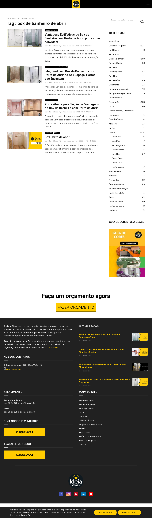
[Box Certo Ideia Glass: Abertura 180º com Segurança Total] (140, 337)
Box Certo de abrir (57, 137)
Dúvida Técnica (86, 420)
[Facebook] (61, 494)
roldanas (113, 210)
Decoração (114, 102)
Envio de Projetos (87, 440)
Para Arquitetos (116, 184)
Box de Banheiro (51, 30)
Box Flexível (114, 80)
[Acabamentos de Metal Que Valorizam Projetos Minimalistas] (140, 367)
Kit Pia (112, 128)
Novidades (114, 180)
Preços (82, 428)
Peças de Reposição (118, 188)
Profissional (84, 432)
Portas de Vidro (116, 206)
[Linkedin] (83, 494)
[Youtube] (91, 494)
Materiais (113, 175)
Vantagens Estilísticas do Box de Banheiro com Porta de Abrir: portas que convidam (72, 38)
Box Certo (48, 133)
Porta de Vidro (116, 201)
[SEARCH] (142, 21)
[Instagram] (68, 494)
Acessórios (114, 41)
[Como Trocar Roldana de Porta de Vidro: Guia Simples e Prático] (140, 352)
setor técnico (54, 347)
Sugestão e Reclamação (91, 424)
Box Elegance (115, 71)
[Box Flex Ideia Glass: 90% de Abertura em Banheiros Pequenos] (140, 382)
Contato (83, 444)
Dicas (111, 106)
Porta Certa (117, 158)
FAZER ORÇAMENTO (76, 307)
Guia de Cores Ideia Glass (126, 221)
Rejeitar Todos (129, 512)
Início (9, 18)
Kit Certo (113, 123)
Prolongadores (86, 408)
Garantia (83, 416)
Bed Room (114, 50)
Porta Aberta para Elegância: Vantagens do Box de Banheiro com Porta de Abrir (72, 106)
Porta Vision (118, 167)
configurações (24, 515)
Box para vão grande (119, 89)
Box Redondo (115, 97)
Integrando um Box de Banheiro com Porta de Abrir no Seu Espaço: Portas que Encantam (70, 74)
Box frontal (63, 67)
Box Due (113, 67)
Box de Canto (115, 63)
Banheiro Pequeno (117, 45)
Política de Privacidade (90, 436)
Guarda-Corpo (116, 119)
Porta (111, 197)
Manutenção (115, 171)
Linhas (56, 133)
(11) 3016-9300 (13, 369)
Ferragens (114, 115)
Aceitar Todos (105, 512)
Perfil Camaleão (116, 193)
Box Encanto (118, 149)
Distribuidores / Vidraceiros (121, 110)
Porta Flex (117, 162)
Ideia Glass (53, 46)
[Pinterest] (76, 494)
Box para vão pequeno (120, 93)
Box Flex (113, 76)
